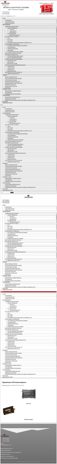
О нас (4, 18)
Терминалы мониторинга (12, 26)
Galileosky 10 (13, 31)
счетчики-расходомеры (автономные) (17, 45)
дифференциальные (12, 48)
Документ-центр (7, 89)
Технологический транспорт (12, 81)
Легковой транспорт (10, 84)
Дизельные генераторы (11, 86)
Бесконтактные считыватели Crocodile (15, 65)
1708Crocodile (11, 66)
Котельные (8, 87)
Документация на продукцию (13, 93)
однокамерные (11, 47)
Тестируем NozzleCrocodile (5, 450)
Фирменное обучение (10, 98)
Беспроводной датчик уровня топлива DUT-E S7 (19, 42)
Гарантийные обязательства (12, 97)
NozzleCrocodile (11, 71)
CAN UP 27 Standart (28, 419)
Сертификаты (8, 92)
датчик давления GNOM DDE (14, 57)
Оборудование (6, 24)
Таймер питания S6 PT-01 (13, 73)
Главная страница (6, 385)
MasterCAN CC (10, 62)
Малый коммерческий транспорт (13, 83)
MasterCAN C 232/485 (12, 63)
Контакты (5, 101)
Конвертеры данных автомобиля (13, 59)
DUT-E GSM (9, 39)
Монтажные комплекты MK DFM (13, 53)
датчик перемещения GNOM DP (15, 56)
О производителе (9, 21)
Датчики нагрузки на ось (11, 54)
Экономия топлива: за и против (6, 448)
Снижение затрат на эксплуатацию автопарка (9, 458)
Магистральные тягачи (11, 77)
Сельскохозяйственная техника (13, 78)
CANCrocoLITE (10, 69)
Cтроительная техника (11, 80)
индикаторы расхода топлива (15, 51)
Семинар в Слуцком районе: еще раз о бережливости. (10, 452)
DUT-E (8, 38)
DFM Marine (10, 50)
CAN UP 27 (12, 29)
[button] (28, 104)
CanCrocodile (10, 68)
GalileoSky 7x (13, 32)
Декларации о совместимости (13, 91)
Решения (5, 75)
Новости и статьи (9, 23)
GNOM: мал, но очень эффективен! (7, 456)
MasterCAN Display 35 (15, 35)
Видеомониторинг (8, 102)
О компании (8, 20)
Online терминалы (12, 28)
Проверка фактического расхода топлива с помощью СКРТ (20, 100)
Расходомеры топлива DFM (12, 44)
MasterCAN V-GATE (11, 60)
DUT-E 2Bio (10, 41)
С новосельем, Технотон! (5, 454)
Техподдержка (6, 95)
